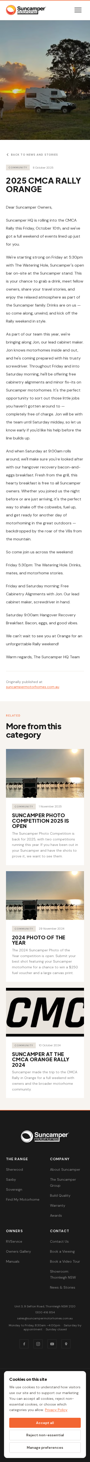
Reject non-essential (45, 1435)
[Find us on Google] (66, 1343)
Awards (56, 1215)
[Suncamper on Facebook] (24, 1343)
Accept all (45, 1423)
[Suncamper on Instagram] (38, 1343)
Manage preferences (45, 1447)
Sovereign (14, 1189)
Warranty (57, 1205)
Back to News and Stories (34, 154)
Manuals (13, 1261)
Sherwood (14, 1169)
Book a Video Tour (65, 1261)
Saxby (11, 1179)
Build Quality (60, 1195)
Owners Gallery (18, 1251)
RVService (14, 1241)
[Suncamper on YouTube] (52, 1343)
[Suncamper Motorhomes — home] (26, 10)
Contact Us (59, 1241)
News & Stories (62, 1287)
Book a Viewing (62, 1251)
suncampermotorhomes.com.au (32, 687)
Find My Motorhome (23, 1199)
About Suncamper (65, 1169)
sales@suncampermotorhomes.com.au (45, 1318)
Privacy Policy (56, 1410)
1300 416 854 (45, 1312)
